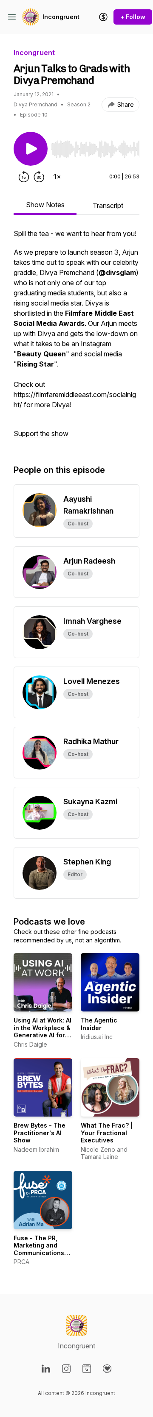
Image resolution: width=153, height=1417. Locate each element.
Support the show (41, 433)
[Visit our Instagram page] (66, 1368)
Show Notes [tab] (45, 204)
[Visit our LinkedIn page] (46, 1368)
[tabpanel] (76, 337)
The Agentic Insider (99, 1024)
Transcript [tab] (108, 205)
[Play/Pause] (31, 149)
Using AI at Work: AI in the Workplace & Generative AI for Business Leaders (42, 1031)
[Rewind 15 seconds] (24, 177)
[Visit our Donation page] (107, 1368)
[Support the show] (103, 17)
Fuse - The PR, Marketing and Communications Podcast (39, 1249)
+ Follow (132, 16)
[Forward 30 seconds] (39, 177)
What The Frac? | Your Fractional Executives (107, 1133)
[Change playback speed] (56, 177)
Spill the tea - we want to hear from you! (75, 233)
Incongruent (60, 16)
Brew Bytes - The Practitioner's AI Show (39, 1133)
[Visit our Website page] (86, 1368)
